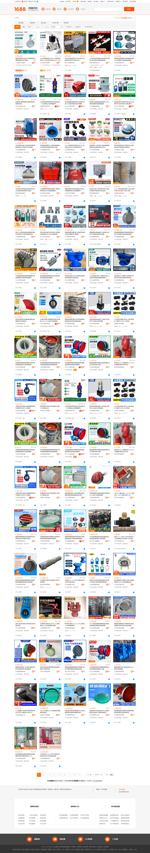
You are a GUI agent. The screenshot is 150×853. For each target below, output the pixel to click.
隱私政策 (85, 847)
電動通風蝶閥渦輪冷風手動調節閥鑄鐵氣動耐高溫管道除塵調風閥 (74, 320)
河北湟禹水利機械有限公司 (45, 193)
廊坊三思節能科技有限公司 (70, 63)
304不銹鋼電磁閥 (45, 65)
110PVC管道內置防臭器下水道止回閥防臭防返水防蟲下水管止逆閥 (124, 190)
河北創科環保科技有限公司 (119, 63)
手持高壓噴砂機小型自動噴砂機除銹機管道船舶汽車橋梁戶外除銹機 (25, 146)
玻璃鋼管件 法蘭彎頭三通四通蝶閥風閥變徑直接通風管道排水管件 (99, 146)
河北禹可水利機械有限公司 (70, 193)
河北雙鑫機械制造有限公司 (21, 671)
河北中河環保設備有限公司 (70, 106)
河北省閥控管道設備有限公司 (88, 818)
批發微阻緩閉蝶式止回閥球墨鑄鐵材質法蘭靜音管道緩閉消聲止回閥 (50, 146)
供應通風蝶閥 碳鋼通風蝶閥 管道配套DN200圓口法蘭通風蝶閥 (99, 494)
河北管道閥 (104, 789)
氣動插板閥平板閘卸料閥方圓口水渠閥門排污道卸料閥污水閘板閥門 (124, 103)
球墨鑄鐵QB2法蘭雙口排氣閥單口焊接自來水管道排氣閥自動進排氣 (124, 276)
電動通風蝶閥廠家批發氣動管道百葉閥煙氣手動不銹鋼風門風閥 (25, 537)
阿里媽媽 (77, 849)
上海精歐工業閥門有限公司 (21, 63)
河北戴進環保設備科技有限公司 (70, 323)
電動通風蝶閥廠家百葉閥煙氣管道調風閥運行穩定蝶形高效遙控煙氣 (124, 624)
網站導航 (106, 847)
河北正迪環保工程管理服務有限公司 (21, 106)
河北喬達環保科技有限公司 (95, 497)
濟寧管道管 (43, 818)
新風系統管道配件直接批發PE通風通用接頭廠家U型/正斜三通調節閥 (50, 233)
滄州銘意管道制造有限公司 (70, 628)
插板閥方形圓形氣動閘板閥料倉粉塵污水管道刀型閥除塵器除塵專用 (99, 581)
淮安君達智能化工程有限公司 (129, 823)
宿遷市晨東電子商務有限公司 (95, 63)
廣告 (34, 60)
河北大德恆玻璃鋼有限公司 (95, 149)
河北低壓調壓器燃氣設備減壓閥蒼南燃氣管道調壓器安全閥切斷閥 (99, 537)
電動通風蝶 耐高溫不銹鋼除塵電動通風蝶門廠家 (25, 59)
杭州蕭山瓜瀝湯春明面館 (106, 821)
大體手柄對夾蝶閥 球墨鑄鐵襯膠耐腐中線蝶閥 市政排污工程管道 (25, 407)
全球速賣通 (44, 849)
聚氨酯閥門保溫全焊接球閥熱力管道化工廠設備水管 (50, 407)
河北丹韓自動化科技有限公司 (119, 541)
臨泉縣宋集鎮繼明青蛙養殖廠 (107, 815)
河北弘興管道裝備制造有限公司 (21, 628)
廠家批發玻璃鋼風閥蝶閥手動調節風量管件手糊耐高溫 (50, 668)
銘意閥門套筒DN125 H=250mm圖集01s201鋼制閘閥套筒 (75, 624)
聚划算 (58, 849)
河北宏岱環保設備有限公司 (45, 671)
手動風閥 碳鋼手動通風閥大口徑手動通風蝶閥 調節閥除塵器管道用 (75, 711)
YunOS (94, 849)
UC (108, 849)
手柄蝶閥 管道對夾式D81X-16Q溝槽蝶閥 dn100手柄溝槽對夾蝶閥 (49, 624)
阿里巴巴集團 (16, 849)
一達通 (130, 849)
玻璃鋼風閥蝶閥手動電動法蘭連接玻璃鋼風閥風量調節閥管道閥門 (50, 537)
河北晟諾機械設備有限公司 (119, 236)
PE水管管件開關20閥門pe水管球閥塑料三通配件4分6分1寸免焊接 (124, 320)
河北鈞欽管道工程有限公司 (21, 715)
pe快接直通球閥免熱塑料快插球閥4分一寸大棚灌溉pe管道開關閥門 (50, 103)
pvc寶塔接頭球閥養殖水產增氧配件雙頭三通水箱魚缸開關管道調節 (99, 59)
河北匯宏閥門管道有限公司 (66, 818)
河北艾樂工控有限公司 (70, 671)
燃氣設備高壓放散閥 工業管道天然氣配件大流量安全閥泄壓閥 (99, 320)
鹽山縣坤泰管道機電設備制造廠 (45, 584)
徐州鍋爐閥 (32, 818)
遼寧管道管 (21, 821)
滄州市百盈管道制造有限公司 (119, 497)
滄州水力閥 (21, 823)
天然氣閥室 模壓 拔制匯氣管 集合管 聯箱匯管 (49, 581)
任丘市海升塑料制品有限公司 (45, 236)
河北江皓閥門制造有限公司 (45, 323)
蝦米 (82, 849)
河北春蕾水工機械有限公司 (119, 149)
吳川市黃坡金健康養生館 (117, 823)
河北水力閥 (43, 823)
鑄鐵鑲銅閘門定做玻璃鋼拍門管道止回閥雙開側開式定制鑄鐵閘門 (74, 190)
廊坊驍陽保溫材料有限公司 (95, 193)
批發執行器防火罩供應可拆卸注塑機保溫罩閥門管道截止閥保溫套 (99, 190)
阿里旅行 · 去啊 (69, 849)
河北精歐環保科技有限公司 (21, 541)
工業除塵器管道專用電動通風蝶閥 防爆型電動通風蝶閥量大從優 (99, 668)
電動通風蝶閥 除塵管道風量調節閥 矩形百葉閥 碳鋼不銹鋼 (99, 363)
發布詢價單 (122, 789)
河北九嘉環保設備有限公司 (70, 497)
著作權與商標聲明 (65, 847)
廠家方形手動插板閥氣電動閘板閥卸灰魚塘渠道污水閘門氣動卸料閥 (25, 233)
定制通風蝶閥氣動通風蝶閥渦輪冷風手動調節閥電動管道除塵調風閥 (50, 363)
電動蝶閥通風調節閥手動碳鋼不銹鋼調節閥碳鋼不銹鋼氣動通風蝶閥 (74, 537)
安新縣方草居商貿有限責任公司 (119, 193)
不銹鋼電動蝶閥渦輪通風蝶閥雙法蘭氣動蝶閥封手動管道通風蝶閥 (25, 276)
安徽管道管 (21, 818)
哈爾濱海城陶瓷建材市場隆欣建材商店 (131, 818)
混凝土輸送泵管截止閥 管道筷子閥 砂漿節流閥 (25, 624)
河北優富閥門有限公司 (70, 584)
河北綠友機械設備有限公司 (95, 367)
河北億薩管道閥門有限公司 (66, 815)
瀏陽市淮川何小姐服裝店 (106, 818)
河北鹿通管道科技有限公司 (95, 236)
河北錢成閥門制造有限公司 (70, 280)
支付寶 (111, 849)
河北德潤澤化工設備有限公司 (95, 715)
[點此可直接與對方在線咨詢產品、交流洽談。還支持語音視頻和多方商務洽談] (84, 114)
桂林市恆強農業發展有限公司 (118, 818)
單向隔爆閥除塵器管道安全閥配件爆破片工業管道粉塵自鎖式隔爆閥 (74, 103)
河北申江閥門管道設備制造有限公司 (79, 818)
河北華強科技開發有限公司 (45, 541)
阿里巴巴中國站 (35, 849)
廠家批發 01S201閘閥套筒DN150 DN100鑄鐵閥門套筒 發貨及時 (124, 363)
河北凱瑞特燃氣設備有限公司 (95, 323)
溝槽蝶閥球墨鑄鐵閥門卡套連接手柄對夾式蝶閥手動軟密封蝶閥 (99, 233)
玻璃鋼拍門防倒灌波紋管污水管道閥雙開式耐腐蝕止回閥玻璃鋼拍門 (99, 711)
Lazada (135, 849)
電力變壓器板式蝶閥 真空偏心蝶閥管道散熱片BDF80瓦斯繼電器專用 (124, 581)
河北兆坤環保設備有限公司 (21, 758)
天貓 (54, 849)
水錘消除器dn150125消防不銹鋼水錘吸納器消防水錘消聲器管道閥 (50, 755)
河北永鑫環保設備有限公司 (95, 628)
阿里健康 (124, 849)
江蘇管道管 (43, 815)
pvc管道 (91, 65)
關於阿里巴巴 (93, 847)
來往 (116, 849)
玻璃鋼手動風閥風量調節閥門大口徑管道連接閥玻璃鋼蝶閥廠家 (99, 103)
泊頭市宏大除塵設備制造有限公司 (45, 715)
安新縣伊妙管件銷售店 (45, 106)
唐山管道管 (21, 815)
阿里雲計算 (87, 849)
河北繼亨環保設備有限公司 (119, 715)
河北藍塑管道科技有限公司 (70, 149)
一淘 (62, 849)
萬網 (104, 849)
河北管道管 (32, 821)
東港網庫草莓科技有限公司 (117, 815)
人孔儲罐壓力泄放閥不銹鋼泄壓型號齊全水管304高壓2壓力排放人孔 (25, 711)
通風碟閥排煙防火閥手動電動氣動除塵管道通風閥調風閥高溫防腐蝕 (74, 494)
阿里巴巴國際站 (25, 849)
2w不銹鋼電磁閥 (54, 65)
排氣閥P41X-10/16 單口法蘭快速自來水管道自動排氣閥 (75, 581)
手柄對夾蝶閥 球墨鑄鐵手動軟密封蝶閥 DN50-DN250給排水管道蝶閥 (50, 320)
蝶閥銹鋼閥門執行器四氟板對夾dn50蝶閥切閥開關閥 (124, 668)
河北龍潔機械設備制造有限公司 (95, 584)
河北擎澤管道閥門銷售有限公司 (78, 815)
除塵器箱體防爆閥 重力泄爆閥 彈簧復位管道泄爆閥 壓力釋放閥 (75, 233)
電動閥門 (29, 65)
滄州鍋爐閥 (43, 821)
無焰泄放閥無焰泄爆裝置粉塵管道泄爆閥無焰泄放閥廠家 (25, 320)
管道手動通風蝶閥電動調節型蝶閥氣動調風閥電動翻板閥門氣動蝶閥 (25, 581)
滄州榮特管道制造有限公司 (119, 367)
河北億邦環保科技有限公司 (21, 323)
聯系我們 (100, 847)
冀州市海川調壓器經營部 (95, 541)
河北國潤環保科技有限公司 (45, 758)
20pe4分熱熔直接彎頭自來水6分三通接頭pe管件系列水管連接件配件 (74, 146)
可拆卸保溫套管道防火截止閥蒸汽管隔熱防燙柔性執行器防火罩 (74, 59)
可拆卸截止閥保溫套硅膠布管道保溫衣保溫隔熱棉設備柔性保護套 (25, 190)
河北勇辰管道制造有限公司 (119, 671)
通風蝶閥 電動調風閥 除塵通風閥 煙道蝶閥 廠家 (25, 103)
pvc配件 (101, 65)
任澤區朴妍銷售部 (119, 323)
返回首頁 (89, 781)
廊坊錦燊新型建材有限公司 (21, 193)
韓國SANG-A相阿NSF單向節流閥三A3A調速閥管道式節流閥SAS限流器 (124, 537)
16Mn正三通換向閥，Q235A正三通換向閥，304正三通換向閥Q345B (124, 494)
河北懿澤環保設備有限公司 (45, 367)
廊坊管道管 (32, 823)
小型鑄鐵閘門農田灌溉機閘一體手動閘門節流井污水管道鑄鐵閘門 (50, 190)
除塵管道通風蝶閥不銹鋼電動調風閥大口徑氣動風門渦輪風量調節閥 (124, 59)
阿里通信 (99, 849)
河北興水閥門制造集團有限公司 (21, 410)
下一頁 (89, 775)
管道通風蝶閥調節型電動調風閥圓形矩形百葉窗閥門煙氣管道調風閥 (124, 233)
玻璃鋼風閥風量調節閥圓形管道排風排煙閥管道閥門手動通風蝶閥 (25, 363)
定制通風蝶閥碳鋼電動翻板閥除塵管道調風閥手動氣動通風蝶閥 (74, 363)
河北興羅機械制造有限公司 (70, 541)
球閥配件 (96, 65)
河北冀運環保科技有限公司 (70, 715)
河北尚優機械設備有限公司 (21, 149)
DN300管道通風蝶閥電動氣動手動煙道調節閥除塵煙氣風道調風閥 (99, 624)
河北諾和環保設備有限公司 (119, 628)
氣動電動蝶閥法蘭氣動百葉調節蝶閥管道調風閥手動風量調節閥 (124, 711)
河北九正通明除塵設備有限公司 (70, 367)
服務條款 (79, 847)
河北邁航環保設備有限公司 (70, 236)
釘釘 (119, 849)
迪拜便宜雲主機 (125, 821)
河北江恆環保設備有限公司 (21, 280)
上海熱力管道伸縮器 (34, 815)
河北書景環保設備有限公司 (21, 584)
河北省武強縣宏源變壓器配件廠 (119, 584)
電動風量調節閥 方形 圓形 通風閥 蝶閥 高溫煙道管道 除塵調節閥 (25, 668)
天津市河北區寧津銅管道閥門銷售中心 (90, 815)
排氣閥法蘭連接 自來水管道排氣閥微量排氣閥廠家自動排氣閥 (75, 276)
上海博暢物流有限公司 (116, 821)
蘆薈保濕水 (102, 823)
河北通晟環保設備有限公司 (21, 236)
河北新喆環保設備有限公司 (45, 280)
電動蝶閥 (24, 65)
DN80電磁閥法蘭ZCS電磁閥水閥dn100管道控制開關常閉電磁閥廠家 (99, 276)
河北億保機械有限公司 (119, 280)
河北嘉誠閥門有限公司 (45, 149)
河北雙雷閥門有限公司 (45, 628)
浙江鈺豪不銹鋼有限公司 (45, 63)
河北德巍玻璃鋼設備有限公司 (95, 106)
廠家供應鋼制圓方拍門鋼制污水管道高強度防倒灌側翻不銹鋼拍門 (124, 146)
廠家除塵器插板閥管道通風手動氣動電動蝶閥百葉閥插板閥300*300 (25, 755)
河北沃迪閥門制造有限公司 (95, 280)
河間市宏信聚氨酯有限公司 (45, 410)
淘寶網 (50, 849)
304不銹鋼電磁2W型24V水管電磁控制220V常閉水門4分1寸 (50, 59)
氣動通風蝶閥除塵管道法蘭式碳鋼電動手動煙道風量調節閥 (50, 276)
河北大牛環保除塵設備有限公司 (119, 106)
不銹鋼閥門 (18, 65)
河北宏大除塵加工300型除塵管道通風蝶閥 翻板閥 (50, 711)
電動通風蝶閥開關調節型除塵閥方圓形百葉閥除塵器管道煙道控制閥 (74, 668)
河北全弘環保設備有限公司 (21, 367)
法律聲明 (73, 847)
